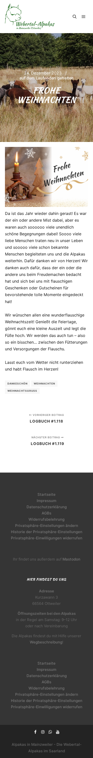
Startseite (46, 494)
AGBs (46, 513)
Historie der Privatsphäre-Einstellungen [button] (46, 531)
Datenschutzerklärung (47, 507)
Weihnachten (44, 383)
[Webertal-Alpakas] (30, 16)
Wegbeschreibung (46, 642)
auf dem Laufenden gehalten (46, 77)
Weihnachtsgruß (22, 390)
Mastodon (71, 559)
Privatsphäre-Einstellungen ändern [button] (46, 525)
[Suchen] (74, 16)
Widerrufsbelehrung (46, 519)
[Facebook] (35, 732)
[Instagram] (43, 732)
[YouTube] (58, 732)
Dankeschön (17, 383)
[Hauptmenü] (83, 16)
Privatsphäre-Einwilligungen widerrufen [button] (46, 538)
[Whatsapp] (50, 732)
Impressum (46, 500)
